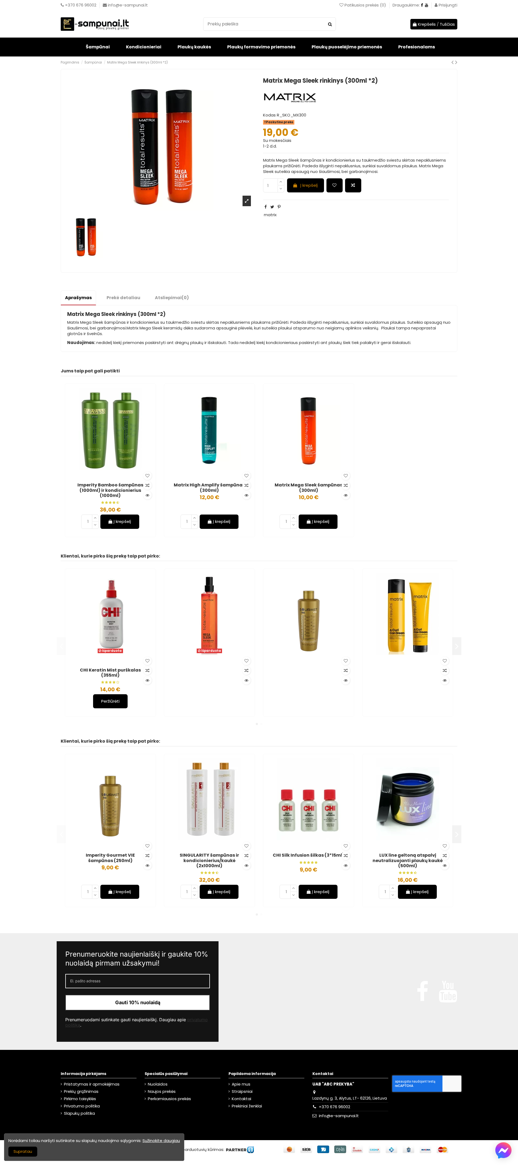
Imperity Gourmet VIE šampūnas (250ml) (110, 857)
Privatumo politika (82, 1106)
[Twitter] (272, 207)
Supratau (22, 1151)
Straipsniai (242, 1091)
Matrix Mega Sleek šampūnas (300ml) (308, 487)
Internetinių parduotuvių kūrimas (190, 1149)
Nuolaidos (158, 1084)
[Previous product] (453, 62)
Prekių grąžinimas (81, 1091)
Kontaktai (241, 1098)
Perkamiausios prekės (169, 1098)
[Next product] (456, 62)
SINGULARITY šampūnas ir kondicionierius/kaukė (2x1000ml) (209, 860)
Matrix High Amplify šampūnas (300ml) (209, 487)
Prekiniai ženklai (247, 1106)
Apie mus (241, 1084)
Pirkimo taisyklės (80, 1098)
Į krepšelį (309, 185)
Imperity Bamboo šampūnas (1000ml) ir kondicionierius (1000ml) (110, 490)
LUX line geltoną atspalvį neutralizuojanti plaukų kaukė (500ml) (408, 860)
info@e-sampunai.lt (339, 1116)
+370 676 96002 (334, 1107)
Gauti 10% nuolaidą (137, 1002)
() (366, 5)
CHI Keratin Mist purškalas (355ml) (110, 672)
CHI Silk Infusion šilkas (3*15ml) (308, 855)
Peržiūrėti (110, 701)
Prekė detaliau (123, 298)
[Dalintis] (265, 207)
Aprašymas (78, 298)
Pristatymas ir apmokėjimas (92, 1084)
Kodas (269, 115)
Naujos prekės (162, 1091)
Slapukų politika (79, 1113)
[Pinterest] (279, 207)
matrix (270, 215)
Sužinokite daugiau (161, 1140)
